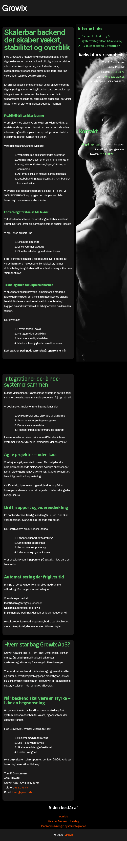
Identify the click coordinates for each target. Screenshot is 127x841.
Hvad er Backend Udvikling (63, 821)
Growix (14, 8)
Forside (63, 816)
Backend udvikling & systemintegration (63, 826)
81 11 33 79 (118, 71)
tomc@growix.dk (114, 76)
